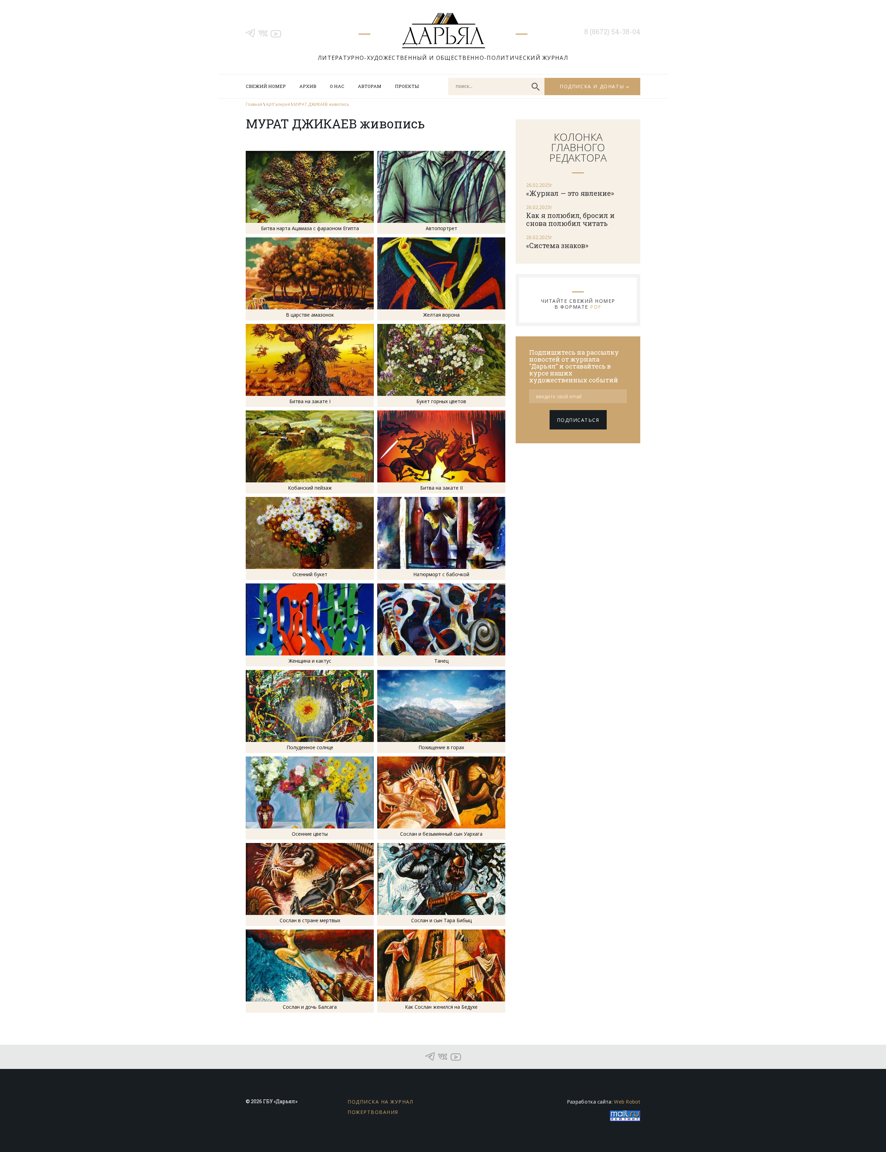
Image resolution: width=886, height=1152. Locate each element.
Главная (254, 104)
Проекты (407, 86)
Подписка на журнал (380, 1101)
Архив (307, 86)
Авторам (369, 86)
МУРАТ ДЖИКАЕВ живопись (321, 104)
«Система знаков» (557, 245)
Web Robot (627, 1101)
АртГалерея (278, 104)
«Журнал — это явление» (570, 193)
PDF (596, 306)
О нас (337, 86)
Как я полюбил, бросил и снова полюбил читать (570, 219)
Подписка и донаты (592, 86)
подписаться (578, 420)
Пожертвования (372, 1112)
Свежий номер (266, 86)
